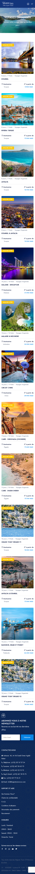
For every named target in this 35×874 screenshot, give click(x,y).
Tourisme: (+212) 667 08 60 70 (13, 766)
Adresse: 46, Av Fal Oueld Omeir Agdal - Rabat (16, 757)
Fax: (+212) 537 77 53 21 (11, 778)
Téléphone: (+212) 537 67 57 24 (14, 762)
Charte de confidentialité (9, 798)
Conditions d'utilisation (8, 806)
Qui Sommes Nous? (8, 794)
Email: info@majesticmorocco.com (14, 782)
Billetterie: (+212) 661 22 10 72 (13, 770)
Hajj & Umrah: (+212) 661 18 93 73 (14, 774)
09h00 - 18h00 (6, 829)
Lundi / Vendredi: (7, 825)
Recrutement (5, 813)
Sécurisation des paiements (10, 809)
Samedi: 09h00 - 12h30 (9, 833)
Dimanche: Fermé (7, 837)
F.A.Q (3, 802)
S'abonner (27, 737)
